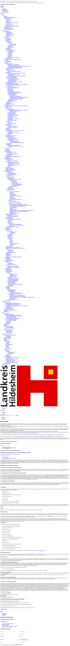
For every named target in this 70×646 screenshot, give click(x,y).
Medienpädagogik (10, 46)
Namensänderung (10, 133)
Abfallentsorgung (10, 263)
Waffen (9, 202)
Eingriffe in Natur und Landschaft (13, 278)
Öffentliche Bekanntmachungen (9, 28)
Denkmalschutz (8, 33)
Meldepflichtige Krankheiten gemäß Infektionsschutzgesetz (17, 75)
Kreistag (5, 325)
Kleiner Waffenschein (13, 209)
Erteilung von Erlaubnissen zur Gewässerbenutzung (17, 296)
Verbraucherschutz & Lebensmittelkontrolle (12, 226)
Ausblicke (11, 240)
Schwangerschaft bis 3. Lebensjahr (13, 118)
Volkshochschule (8, 58)
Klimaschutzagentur (9, 270)
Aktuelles (3, 15)
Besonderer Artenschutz (13, 275)
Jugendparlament (8, 39)
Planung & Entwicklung (7, 356)
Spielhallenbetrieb (10, 188)
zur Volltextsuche (4, 9)
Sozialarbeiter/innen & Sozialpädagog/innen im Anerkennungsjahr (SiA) (17, 305)
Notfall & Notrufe (10, 172)
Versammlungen (8, 227)
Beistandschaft (10, 131)
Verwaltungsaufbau (9, 348)
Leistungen (4, 30)
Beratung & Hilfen (9, 108)
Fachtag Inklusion (10, 250)
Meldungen (6, 16)
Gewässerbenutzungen (11, 290)
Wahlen (5, 328)
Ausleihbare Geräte (13, 44)
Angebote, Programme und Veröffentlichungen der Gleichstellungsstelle (17, 105)
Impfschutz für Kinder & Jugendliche (13, 79)
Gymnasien (9, 54)
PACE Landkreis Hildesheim (12, 116)
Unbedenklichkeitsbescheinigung (15, 201)
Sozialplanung (8, 253)
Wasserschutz (8, 288)
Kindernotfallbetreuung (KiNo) (12, 115)
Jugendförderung (8, 143)
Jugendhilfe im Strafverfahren (12, 114)
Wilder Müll (10, 262)
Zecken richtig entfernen (11, 101)
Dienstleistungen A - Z (7, 300)
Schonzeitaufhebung (13, 198)
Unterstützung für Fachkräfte (12, 127)
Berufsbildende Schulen (11, 50)
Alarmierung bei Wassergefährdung (15, 292)
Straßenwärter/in (8, 306)
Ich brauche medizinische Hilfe (16, 184)
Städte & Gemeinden (7, 363)
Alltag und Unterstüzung (15, 185)
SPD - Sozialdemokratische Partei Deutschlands (13, 315)
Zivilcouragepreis (8, 336)
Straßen (7, 354)
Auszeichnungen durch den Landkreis (10, 334)
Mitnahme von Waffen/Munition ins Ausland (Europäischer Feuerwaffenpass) (21, 210)
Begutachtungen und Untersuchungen (13, 65)
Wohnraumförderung (9, 32)
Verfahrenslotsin (10, 119)
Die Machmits (10, 234)
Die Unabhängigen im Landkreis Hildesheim (13, 318)
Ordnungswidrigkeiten (9, 214)
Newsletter (9, 238)
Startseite (3, 417)
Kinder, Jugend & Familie (8, 106)
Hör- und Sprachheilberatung (12, 78)
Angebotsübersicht (9, 155)
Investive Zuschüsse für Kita (12, 137)
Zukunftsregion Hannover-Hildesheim (12, 362)
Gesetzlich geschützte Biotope (12, 280)
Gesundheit (6, 62)
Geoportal (5, 339)
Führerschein (8, 258)
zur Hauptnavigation (5, 10)
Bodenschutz (8, 265)
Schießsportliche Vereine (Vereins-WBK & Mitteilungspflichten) (19, 211)
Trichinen (9, 222)
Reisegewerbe (10, 187)
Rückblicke (11, 241)
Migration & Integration (7, 151)
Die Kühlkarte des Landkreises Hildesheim (16, 98)
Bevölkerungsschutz (9, 171)
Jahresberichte (8, 345)
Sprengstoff (9, 200)
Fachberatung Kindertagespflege (15, 110)
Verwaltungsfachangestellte (10, 307)
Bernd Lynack (5, 443)
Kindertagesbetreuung (9, 136)
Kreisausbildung (10, 175)
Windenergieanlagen (9, 29)
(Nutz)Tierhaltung (10, 219)
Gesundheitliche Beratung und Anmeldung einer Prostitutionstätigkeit (16, 84)
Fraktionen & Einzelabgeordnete (9, 314)
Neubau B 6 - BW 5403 (9, 24)
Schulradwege (10, 353)
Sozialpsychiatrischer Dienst (10, 68)
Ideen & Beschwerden (9, 344)
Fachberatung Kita (12, 111)
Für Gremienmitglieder (9, 327)
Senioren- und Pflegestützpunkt (12, 160)
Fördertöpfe (6, 60)
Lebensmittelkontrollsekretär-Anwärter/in (12, 304)
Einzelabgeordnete (9, 322)
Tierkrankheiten (10, 221)
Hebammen (8, 69)
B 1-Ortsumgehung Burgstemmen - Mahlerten (13, 357)
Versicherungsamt (8, 254)
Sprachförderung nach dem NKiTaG (13, 145)
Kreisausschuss (6, 324)
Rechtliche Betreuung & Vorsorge (11, 252)
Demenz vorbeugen (11, 91)
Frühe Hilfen (8, 121)
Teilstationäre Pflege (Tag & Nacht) (13, 163)
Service (3, 418)
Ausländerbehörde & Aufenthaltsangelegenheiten (13, 156)
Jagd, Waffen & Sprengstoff (10, 189)
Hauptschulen (10, 55)
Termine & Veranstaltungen (8, 26)
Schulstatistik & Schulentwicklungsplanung (12, 57)
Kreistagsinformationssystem (8, 326)
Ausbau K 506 (8, 20)
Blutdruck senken (10, 89)
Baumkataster (10, 277)
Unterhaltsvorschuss (9, 129)
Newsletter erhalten (13, 244)
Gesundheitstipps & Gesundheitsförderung (12, 87)
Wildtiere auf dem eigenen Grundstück (15, 199)
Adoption (7, 107)
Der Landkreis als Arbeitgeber (8, 309)
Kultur (5, 147)
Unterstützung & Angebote (12, 123)
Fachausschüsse (6, 313)
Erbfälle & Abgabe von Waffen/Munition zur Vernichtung (18, 204)
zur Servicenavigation (5, 12)
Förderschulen (10, 51)
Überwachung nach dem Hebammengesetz (14, 71)
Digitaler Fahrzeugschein (10, 260)
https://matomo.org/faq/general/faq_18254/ (39, 550)
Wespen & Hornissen (13, 276)
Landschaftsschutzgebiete (12, 283)
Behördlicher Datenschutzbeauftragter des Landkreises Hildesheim (15, 452)
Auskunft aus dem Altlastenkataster (13, 266)
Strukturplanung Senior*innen (10, 170)
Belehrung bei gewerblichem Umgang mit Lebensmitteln (16, 73)
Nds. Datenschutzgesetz (59, 436)
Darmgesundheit (10, 90)
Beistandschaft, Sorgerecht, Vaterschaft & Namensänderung (15, 130)
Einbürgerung (8, 157)
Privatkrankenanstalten (11, 178)
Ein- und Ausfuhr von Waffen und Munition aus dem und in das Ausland (21, 205)
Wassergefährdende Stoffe (12, 291)
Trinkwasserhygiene (9, 103)
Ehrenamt (7, 230)
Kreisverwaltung (6, 340)
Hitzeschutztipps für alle (13, 95)
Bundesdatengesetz (50, 436)
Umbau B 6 (8, 23)
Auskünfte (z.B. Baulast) (10, 34)
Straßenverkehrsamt (7, 257)
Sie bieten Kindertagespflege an (14, 141)
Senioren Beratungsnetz (9, 168)
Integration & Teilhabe (9, 154)
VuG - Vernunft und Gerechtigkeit (11, 320)
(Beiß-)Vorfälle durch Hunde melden (15, 224)
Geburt (9, 122)
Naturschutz (8, 272)
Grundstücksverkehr (9, 36)
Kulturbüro (7, 148)
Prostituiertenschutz (13, 180)
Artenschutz (10, 273)
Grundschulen (10, 53)
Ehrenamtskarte (10, 236)
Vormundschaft (12, 232)
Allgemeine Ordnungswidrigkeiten (13, 215)
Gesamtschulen (10, 52)
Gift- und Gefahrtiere (11, 225)
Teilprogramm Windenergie (10, 361)
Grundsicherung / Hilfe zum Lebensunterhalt (13, 247)
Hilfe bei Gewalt (14, 181)
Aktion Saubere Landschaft (12, 264)
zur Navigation (4, 11)
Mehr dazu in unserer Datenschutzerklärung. (7, 4)
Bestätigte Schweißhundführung (15, 191)
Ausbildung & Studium (7, 302)
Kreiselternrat (8, 40)
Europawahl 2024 (8, 331)
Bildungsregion (8, 38)
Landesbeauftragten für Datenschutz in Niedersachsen (22, 436)
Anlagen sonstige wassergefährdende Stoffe (16, 293)
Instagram (3, 407)
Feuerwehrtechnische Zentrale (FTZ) (11, 174)
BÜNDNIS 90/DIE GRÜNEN (10, 316)
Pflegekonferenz (8, 167)
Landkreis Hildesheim (6, 619)
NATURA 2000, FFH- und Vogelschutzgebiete (15, 284)
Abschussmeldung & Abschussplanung (16, 195)
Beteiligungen (8, 342)
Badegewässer (8, 102)
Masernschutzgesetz (11, 74)
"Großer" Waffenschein (13, 207)
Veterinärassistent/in (9, 308)
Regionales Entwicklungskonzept (11, 360)
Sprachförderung (8, 144)
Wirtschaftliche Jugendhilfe (12, 120)
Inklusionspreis (8, 335)
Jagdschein (11, 192)
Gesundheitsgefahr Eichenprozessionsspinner (15, 92)
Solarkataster (8, 286)
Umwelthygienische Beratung (12, 76)
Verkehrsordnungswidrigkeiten (12, 216)
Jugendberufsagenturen (11, 113)
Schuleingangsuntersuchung (12, 80)
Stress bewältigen (10, 100)
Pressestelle (8, 347)
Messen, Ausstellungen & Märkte (11, 213)
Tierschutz (9, 220)
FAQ (9, 166)
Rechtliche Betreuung (13, 231)
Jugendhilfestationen (9, 124)
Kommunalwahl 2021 (9, 333)
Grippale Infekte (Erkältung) (12, 93)
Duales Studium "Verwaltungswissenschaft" (12, 303)
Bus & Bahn (8, 350)
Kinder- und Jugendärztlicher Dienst (11, 77)
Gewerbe (7, 176)
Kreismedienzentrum (9, 41)
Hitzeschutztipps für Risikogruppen (15, 96)
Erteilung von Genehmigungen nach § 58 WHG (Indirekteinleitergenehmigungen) (22, 297)
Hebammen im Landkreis (12, 70)
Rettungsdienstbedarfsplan (12, 173)
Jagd (8, 190)
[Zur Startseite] (29, 406)
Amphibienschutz (12, 274)
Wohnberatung (12, 233)
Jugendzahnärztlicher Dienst (10, 82)
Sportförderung (8, 61)
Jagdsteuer (11, 196)
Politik (3, 312)
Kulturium (7, 149)
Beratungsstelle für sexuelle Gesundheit (12, 83)
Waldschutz (8, 287)
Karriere (3, 301)
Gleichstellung (6, 104)
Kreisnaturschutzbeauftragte (12, 281)
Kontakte (11, 245)
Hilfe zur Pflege (8, 161)
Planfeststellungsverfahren (8, 18)
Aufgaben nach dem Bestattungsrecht (13, 64)
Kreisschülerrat (8, 48)
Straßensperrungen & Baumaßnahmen (10, 17)
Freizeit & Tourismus (7, 338)
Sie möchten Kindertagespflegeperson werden (17, 142)
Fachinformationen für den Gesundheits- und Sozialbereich (19, 97)
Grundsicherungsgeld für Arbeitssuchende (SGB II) (14, 256)
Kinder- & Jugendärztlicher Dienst (11, 135)
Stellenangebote (6, 311)
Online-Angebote (10, 47)
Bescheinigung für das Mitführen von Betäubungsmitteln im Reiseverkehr (19, 66)
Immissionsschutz (8, 269)
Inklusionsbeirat (10, 251)
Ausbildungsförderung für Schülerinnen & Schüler (13, 59)
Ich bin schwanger (14, 182)
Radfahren (7, 351)
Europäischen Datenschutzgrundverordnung (39, 436)
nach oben (1, 611)
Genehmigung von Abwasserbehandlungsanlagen (17, 295)
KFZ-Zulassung (8, 259)
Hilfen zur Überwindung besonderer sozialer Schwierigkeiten (15, 248)
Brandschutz (8, 35)
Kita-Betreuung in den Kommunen (13, 139)
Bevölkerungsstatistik (7, 337)
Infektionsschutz (8, 72)
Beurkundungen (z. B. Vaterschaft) (13, 132)
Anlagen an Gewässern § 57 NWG (13, 299)
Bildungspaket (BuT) (9, 229)
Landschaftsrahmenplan (11, 282)
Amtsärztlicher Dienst (9, 63)
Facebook (3, 408)
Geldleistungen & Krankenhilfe (12, 153)
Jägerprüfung (12, 193)
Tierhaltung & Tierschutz (10, 218)
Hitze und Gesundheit (11, 94)
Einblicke (11, 239)
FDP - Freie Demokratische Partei (11, 319)
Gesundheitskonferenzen (11, 86)
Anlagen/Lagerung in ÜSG (12, 289)
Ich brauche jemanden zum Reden (17, 183)
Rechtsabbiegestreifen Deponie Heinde (12, 22)
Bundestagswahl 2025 (9, 330)
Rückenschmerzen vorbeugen (12, 99)
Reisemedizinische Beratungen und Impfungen (15, 67)
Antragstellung (10, 165)
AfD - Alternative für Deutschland (11, 317)
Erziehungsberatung (11, 109)
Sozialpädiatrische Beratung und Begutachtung (15, 81)
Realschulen (10, 56)
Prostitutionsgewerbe (13, 186)
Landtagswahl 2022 (9, 332)
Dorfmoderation (10, 235)
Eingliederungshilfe (9, 246)
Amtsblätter (8, 341)
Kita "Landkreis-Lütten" (11, 138)
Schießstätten (12, 212)
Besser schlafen (10, 88)
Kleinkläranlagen (12, 298)
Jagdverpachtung (12, 194)
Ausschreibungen (6, 27)
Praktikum (5, 310)
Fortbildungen (10, 45)
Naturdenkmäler (10, 285)
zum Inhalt (3, 8)
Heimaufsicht (8, 159)
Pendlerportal (8, 355)
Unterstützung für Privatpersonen (13, 126)
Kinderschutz (8, 125)
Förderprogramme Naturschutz (12, 279)
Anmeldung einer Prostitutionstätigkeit (14, 85)
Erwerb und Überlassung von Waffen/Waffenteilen (17, 206)
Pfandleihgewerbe (10, 177)
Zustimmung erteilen (3, 609)
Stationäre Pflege (10, 164)
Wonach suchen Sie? (3, 415)
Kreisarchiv (8, 150)
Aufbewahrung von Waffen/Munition (15, 203)
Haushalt (7, 343)
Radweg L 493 (8, 21)
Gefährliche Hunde (11, 223)
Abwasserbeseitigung (11, 294)
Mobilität (5, 349)
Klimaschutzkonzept (9, 271)
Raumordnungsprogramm (10, 359)
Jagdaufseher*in (12, 197)
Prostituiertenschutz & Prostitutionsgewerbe (14, 179)
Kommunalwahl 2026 (9, 329)
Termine (11, 242)
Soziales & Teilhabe (7, 228)
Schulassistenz (10, 117)
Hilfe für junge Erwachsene (12, 112)
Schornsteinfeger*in (9, 217)
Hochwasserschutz (9, 268)
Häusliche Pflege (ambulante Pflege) (13, 162)
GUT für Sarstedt (8, 321)
